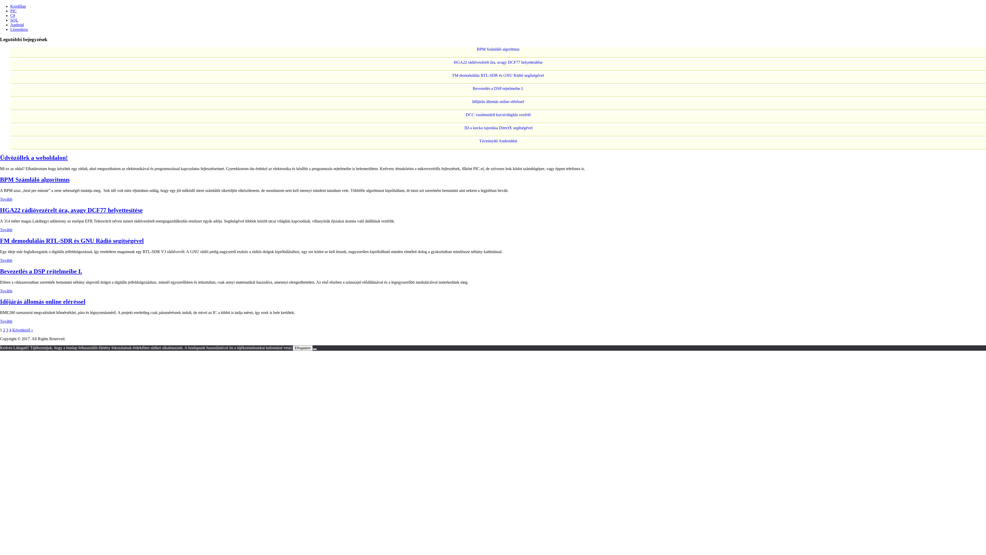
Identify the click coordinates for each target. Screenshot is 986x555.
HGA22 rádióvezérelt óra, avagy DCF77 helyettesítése (498, 62)
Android (17, 25)
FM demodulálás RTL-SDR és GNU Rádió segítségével (498, 75)
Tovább (6, 199)
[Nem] (315, 349)
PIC (13, 11)
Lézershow (19, 29)
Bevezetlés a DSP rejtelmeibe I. (498, 88)
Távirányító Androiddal (498, 141)
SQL (14, 20)
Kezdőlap (18, 6)
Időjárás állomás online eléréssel (498, 101)
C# (12, 15)
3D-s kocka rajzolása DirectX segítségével (498, 128)
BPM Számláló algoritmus (498, 49)
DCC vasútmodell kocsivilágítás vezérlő (498, 115)
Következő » (22, 330)
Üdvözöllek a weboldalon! (34, 157)
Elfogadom (303, 348)
